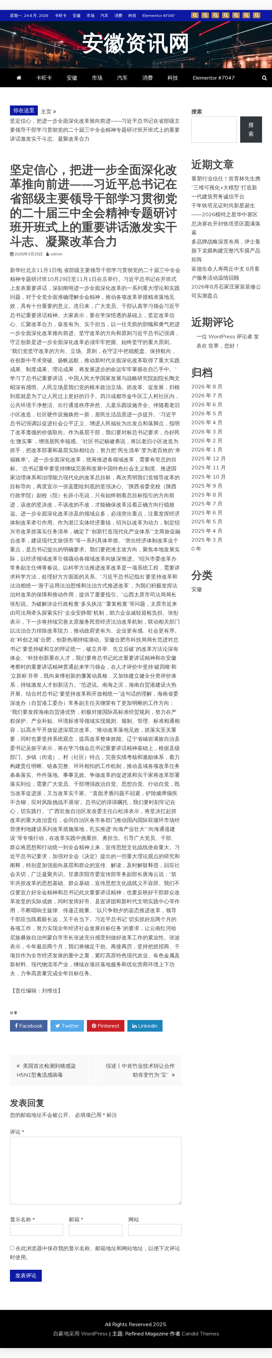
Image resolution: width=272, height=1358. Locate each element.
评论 (17, 1131)
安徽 (77, 15)
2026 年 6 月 (207, 404)
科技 (132, 15)
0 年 (196, 548)
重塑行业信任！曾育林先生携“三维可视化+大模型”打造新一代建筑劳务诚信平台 (225, 187)
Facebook (30, 1025)
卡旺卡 (61, 15)
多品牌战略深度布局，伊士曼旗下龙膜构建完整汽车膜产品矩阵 (225, 250)
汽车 (104, 15)
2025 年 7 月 (207, 503)
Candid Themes (200, 1333)
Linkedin (147, 1025)
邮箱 (76, 1219)
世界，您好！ (224, 345)
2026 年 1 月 (207, 449)
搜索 (196, 111)
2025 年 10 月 (208, 476)
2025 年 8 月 (207, 494)
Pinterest (107, 1025)
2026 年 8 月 (207, 386)
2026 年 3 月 (207, 431)
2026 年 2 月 (207, 440)
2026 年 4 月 (207, 422)
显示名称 (22, 1219)
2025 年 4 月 (207, 530)
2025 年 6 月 (207, 512)
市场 (91, 15)
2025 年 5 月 (207, 521)
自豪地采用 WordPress (81, 1333)
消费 (118, 15)
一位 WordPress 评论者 (224, 336)
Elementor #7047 (158, 15)
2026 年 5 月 (207, 413)
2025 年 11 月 (208, 467)
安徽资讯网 (136, 44)
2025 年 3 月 (207, 539)
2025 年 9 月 (207, 485)
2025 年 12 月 (208, 458)
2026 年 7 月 (207, 395)
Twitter (69, 1025)
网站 (133, 1219)
